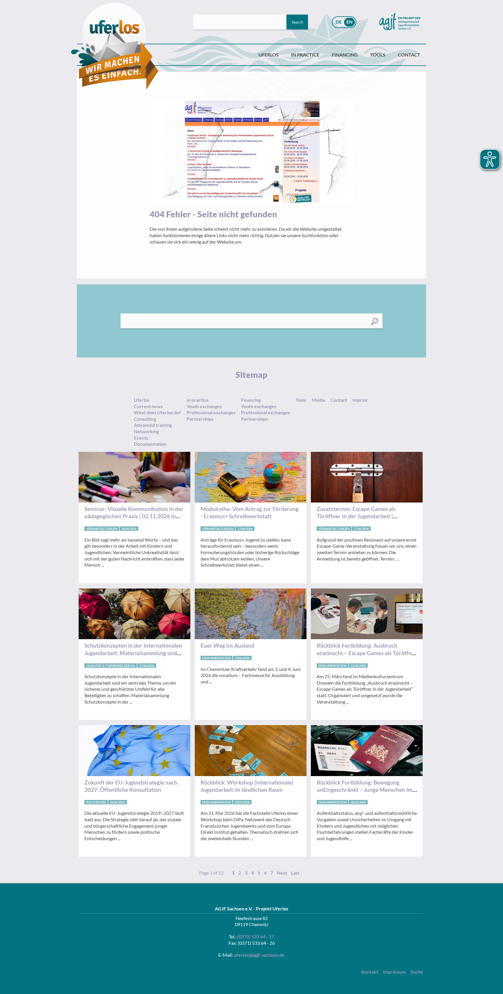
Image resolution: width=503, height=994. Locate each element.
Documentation (150, 444)
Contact (409, 54)
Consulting (145, 419)
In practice (305, 54)
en (349, 21)
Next (282, 872)
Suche (416, 971)
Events (141, 437)
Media (318, 400)
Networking (146, 431)
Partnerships (200, 419)
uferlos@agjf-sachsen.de (259, 955)
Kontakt (369, 971)
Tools (377, 54)
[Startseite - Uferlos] (114, 46)
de (339, 21)
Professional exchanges (211, 412)
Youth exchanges (204, 406)
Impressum (394, 971)
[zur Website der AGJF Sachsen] (399, 22)
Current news (148, 406)
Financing (345, 54)
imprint (360, 400)
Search (297, 22)
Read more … (134, 520)
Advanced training (153, 425)
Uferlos (268, 54)
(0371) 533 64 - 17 (255, 936)
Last (295, 872)
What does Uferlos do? (157, 412)
